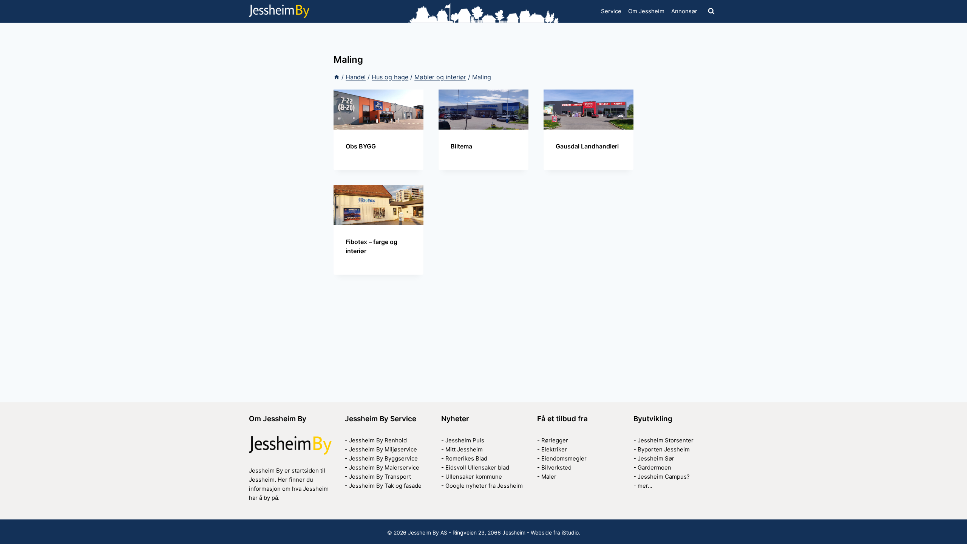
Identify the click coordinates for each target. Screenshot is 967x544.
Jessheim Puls (464, 440)
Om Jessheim (646, 11)
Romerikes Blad (466, 458)
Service (611, 11)
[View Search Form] (711, 11)
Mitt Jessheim (464, 449)
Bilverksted (556, 467)
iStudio (570, 532)
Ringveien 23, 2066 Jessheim (489, 532)
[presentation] (378, 110)
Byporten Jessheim (664, 449)
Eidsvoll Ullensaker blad (477, 467)
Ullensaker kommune (473, 476)
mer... (645, 485)
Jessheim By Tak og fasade (385, 485)
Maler (548, 476)
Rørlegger (554, 440)
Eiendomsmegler (564, 458)
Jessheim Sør (656, 458)
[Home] (337, 77)
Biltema (461, 146)
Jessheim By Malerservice (384, 467)
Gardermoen (654, 467)
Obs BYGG (361, 146)
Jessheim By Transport (380, 476)
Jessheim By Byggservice (383, 458)
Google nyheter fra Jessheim (484, 485)
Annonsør (684, 11)
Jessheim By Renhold (378, 440)
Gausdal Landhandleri (587, 146)
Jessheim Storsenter (666, 440)
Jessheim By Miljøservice (383, 449)
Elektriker (554, 449)
